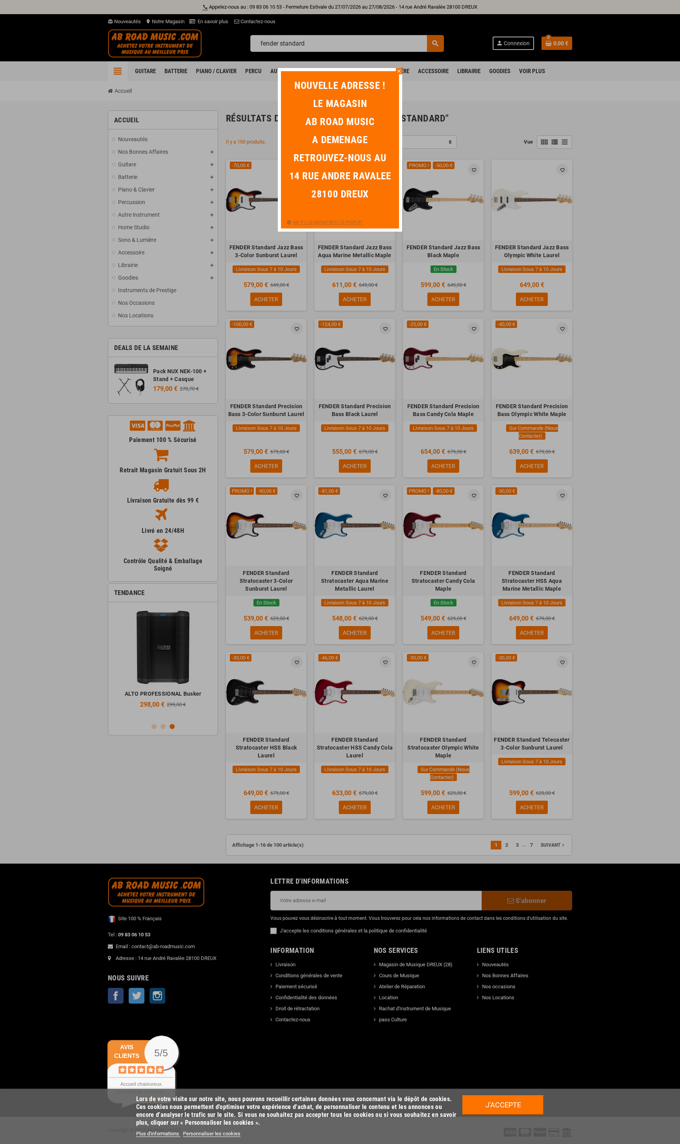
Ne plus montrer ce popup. (327, 222)
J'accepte (503, 1105)
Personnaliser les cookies (211, 1134)
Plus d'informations (158, 1134)
